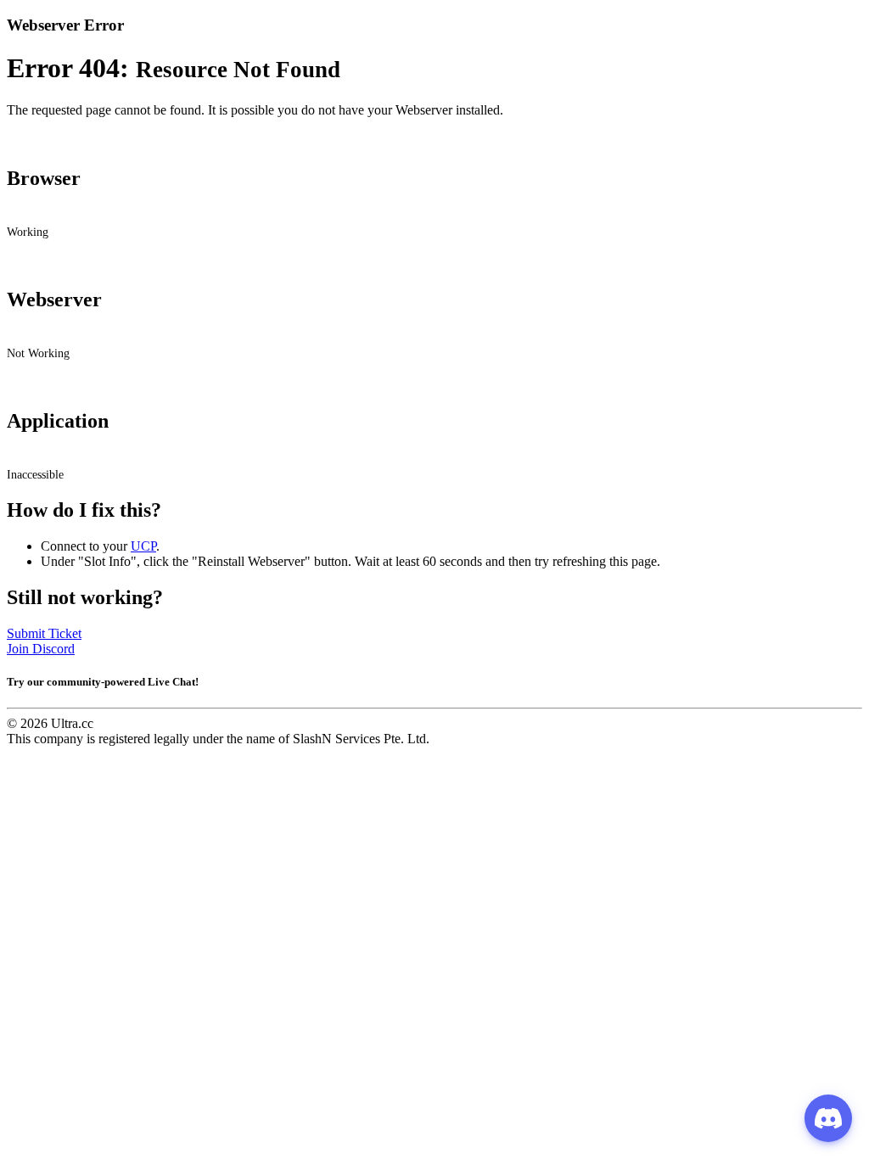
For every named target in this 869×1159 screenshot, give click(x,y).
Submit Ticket (44, 633)
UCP (143, 546)
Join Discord (41, 648)
